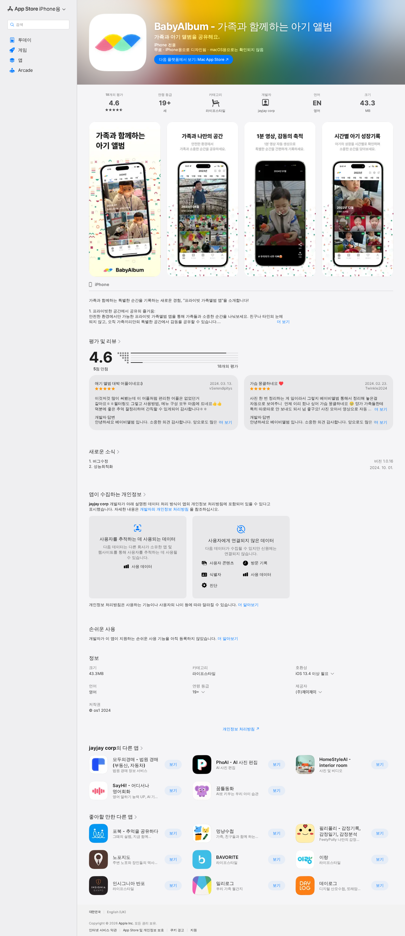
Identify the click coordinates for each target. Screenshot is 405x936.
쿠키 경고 (177, 930)
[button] (38, 40)
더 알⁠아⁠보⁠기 (248, 604)
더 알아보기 (228, 638)
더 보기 (283, 321)
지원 (193, 930)
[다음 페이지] (399, 199)
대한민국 (95, 912)
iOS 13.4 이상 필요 (312, 673)
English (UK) (116, 912)
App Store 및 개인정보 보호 (143, 930)
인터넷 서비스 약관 (103, 930)
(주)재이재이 (306, 691)
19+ (195, 691)
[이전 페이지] (83, 199)
